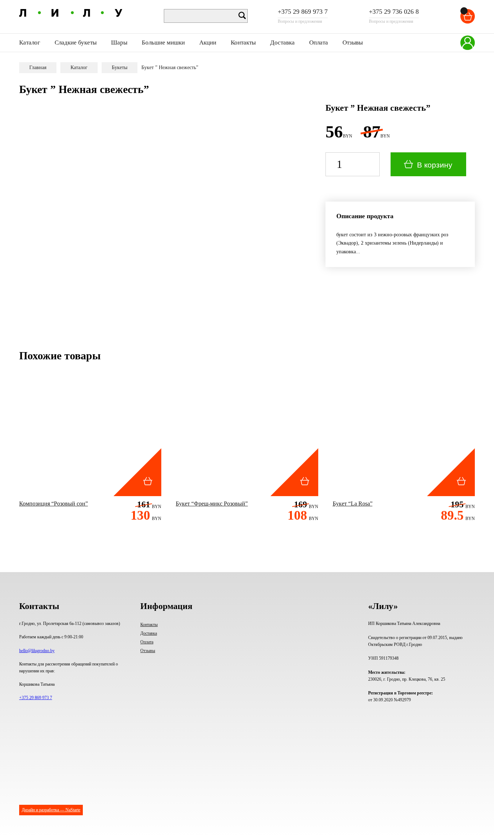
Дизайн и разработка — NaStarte (51, 809)
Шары (119, 42)
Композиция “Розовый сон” (53, 503)
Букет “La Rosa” (352, 503)
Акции (207, 42)
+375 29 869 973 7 (303, 12)
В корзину (434, 165)
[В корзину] (464, 10)
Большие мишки (163, 42)
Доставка (282, 42)
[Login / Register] (467, 42)
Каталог (79, 67)
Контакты (243, 42)
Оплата (318, 42)
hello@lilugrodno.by (37, 650)
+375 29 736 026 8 (394, 12)
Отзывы (352, 42)
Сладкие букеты (76, 42)
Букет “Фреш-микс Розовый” (212, 503)
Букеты (119, 67)
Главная (37, 67)
